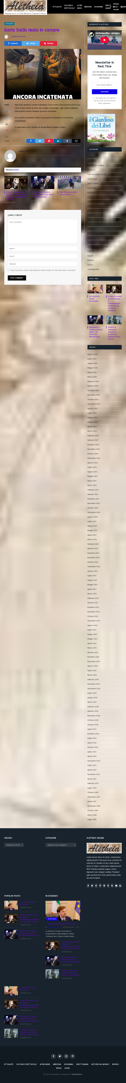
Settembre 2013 (93, 761)
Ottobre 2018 (92, 720)
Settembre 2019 (93, 688)
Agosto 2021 (92, 625)
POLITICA (90, 251)
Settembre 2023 (93, 512)
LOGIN (67, 1068)
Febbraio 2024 (93, 490)
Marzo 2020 (92, 675)
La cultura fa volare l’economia (94, 298)
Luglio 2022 (91, 576)
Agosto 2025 (92, 408)
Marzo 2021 (92, 648)
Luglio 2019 (91, 693)
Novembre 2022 (93, 557)
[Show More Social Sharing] (60, 43)
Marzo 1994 (92, 815)
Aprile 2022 (91, 589)
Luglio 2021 (91, 630)
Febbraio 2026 (93, 381)
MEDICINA (88, 7)
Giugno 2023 (92, 526)
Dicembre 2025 (93, 390)
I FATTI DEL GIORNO (94, 202)
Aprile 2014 (91, 756)
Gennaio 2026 (92, 386)
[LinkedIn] (6, 124)
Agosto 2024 (92, 463)
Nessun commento (50, 36)
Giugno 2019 (92, 698)
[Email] (6, 136)
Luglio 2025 (91, 413)
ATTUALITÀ (57, 7)
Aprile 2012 (91, 779)
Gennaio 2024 (92, 494)
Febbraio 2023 (93, 544)
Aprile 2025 (91, 427)
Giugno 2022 (92, 580)
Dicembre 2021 (93, 607)
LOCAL (89, 224)
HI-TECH (90, 197)
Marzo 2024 (92, 485)
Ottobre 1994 (92, 810)
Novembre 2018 (93, 716)
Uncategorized (93, 269)
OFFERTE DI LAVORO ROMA (97, 247)
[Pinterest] (6, 130)
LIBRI (89, 220)
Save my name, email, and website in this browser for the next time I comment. (43, 270)
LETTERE (90, 215)
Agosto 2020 (92, 666)
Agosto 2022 (92, 571)
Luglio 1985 (91, 819)
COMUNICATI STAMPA (95, 165)
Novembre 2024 (93, 449)
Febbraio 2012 (93, 783)
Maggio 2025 (92, 422)
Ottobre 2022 (92, 562)
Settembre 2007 (93, 797)
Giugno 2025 (92, 417)
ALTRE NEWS (79, 6)
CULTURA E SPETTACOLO (69, 6)
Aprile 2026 (91, 372)
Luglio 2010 (91, 788)
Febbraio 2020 (93, 679)
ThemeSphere (76, 1074)
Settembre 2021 (93, 621)
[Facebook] (6, 111)
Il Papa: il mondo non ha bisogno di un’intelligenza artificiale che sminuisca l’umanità (16, 195)
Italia (89, 211)
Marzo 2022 (92, 594)
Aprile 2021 (91, 643)
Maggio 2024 (92, 476)
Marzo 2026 (92, 377)
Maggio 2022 (92, 585)
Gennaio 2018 (92, 725)
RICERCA (90, 260)
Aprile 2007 (91, 801)
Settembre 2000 (93, 806)
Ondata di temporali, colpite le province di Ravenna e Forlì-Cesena (114, 333)
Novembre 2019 (93, 684)
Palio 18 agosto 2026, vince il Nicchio (68, 193)
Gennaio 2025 (92, 440)
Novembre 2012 (93, 774)
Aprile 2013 (91, 770)
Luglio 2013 (91, 765)
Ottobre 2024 (92, 454)
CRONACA (91, 170)
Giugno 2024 (92, 472)
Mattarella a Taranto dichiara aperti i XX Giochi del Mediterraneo (43, 194)
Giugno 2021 (92, 634)
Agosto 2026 (92, 354)
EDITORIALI (91, 193)
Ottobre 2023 (92, 508)
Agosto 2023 (92, 517)
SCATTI (90, 265)
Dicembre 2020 (93, 657)
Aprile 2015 (91, 752)
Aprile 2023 (91, 535)
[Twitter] (6, 117)
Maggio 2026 (92, 368)
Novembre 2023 (93, 503)
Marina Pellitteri (18, 36)
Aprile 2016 (91, 743)
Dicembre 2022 (93, 553)
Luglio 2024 (91, 467)
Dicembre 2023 (93, 499)
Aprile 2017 (91, 729)
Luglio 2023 (91, 521)
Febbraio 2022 (93, 598)
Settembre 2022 (93, 566)
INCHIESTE (91, 206)
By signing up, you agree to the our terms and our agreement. (105, 100)
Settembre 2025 (93, 404)
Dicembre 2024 (93, 445)
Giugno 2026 (92, 363)
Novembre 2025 (93, 395)
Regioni (90, 256)
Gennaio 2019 (92, 711)
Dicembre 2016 (93, 734)
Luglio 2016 (91, 738)
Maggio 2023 (92, 530)
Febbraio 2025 (93, 436)
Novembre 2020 (93, 661)
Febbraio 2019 (93, 707)
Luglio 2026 (91, 359)
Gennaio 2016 (92, 747)
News (89, 238)
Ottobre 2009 (92, 792)
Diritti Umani (92, 179)
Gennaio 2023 (92, 548)
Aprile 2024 (91, 481)
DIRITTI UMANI (108, 6)
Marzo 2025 (92, 431)
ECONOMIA (98, 7)
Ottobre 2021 (92, 616)
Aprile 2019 (91, 702)
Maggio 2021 (92, 639)
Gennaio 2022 (92, 603)
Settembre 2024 (93, 458)
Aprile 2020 (91, 670)
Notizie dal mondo (116, 7)
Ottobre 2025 (92, 399)
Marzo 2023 (92, 539)
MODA (89, 233)
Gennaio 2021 (92, 652)
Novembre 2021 (93, 612)
